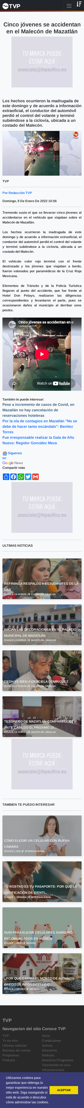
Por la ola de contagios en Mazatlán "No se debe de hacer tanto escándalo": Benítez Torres (39, 426)
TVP (5, 1035)
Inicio (46, 1035)
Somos (47, 1045)
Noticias (48, 1055)
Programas (10, 1055)
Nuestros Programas (57, 1060)
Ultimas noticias (14, 1045)
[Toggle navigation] (69, 6)
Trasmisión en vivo (56, 1065)
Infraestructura (53, 1070)
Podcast (8, 1060)
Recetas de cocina (16, 1050)
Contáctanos (51, 1040)
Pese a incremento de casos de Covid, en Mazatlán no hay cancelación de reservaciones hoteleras (38, 410)
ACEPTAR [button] (64, 1090)
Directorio (49, 1050)
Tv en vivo (10, 1040)
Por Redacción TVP (17, 193)
